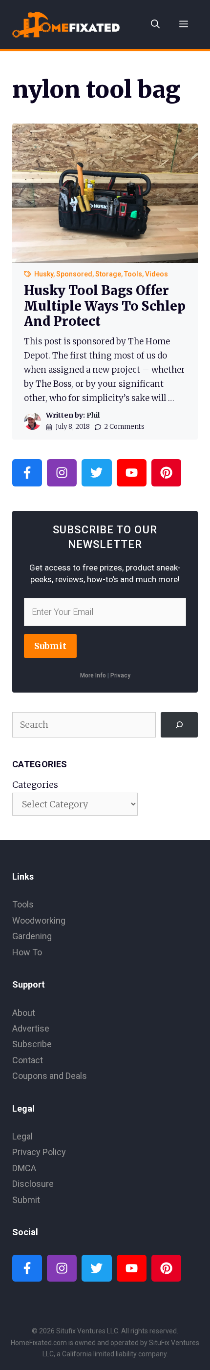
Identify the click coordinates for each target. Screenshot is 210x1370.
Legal (22, 1136)
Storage (108, 274)
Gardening (32, 936)
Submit (50, 646)
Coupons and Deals (49, 1076)
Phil (93, 415)
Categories (35, 784)
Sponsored (74, 274)
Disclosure (33, 1184)
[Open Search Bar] (155, 24)
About (23, 1013)
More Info (93, 675)
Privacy (120, 675)
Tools (133, 274)
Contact (27, 1060)
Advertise (30, 1028)
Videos (156, 274)
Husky (43, 274)
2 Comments (124, 426)
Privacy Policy (39, 1152)
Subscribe (32, 1044)
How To (27, 952)
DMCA (24, 1168)
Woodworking (38, 920)
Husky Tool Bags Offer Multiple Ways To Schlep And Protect (105, 305)
